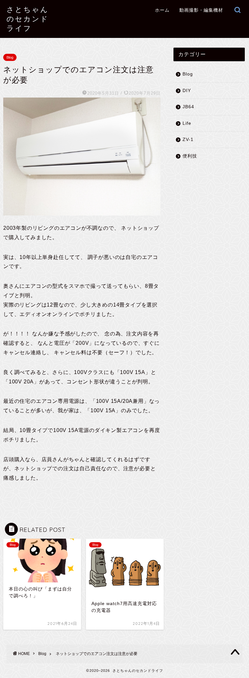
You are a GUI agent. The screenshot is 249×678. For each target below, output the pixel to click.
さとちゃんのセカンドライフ (27, 18)
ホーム (162, 10)
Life (187, 123)
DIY (187, 90)
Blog (9, 57)
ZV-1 (188, 139)
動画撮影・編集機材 (201, 10)
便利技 (190, 156)
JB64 (188, 106)
